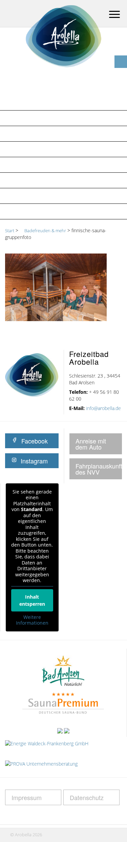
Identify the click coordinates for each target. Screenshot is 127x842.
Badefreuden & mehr (36, 118)
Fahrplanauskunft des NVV (99, 468)
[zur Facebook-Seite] (120, 61)
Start (9, 230)
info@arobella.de (103, 408)
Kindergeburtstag (33, 195)
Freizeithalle (25, 133)
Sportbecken (25, 164)
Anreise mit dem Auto (91, 443)
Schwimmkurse (28, 211)
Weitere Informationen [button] (32, 620)
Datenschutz (87, 797)
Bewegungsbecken (33, 149)
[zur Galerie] (120, 49)
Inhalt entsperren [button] (32, 600)
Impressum (27, 797)
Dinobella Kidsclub (34, 180)
